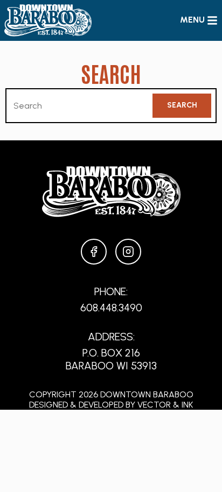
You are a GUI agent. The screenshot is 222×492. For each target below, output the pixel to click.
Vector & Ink (165, 405)
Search (182, 105)
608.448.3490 (111, 307)
